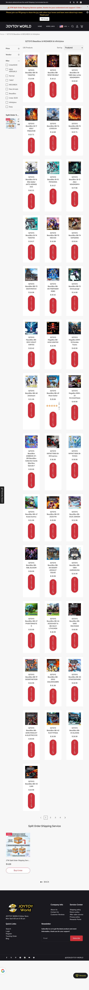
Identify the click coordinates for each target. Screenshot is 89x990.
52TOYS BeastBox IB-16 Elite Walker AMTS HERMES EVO (31, 182)
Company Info (57, 905)
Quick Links (11, 924)
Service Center (76, 905)
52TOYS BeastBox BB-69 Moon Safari (53, 393)
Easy (11, 107)
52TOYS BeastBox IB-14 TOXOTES (31, 235)
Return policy (74, 912)
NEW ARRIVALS (13, 70)
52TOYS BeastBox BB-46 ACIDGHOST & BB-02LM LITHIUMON (53, 623)
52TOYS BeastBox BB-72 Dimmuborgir (75, 286)
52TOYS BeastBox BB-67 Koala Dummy (31, 514)
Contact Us (55, 912)
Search (8, 929)
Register (9, 934)
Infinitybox (12, 102)
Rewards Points (75, 919)
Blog (7, 938)
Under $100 (13, 98)
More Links (50, 26)
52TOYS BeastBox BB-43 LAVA (31, 783)
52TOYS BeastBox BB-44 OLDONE (74, 730)
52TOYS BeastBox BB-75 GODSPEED (75, 126)
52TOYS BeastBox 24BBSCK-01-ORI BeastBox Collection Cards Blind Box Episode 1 (31, 458)
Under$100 (13, 65)
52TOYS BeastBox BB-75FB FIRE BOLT (53, 72)
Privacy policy (75, 917)
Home (40, 26)
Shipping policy (75, 910)
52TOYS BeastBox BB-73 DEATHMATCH (31, 286)
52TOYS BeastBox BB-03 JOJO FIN (53, 514)
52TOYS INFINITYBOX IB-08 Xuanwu (53, 453)
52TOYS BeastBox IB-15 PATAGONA (53, 179)
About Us (54, 910)
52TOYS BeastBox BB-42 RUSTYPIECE (53, 730)
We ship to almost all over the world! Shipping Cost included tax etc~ (27, 2)
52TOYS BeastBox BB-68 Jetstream (31, 393)
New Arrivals (13, 89)
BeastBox (12, 93)
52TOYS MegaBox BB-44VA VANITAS (53, 339)
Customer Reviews (57, 914)
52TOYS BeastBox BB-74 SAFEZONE (75, 235)
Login (8, 931)
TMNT (11, 80)
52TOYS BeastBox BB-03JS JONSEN (74, 514)
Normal (11, 76)
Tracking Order (11, 936)
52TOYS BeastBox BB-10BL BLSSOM (31, 565)
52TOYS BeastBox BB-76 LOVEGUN (53, 126)
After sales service (76, 914)
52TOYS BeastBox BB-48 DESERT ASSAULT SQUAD (53, 568)
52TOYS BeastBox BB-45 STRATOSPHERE (74, 677)
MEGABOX (13, 85)
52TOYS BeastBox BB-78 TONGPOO (31, 72)
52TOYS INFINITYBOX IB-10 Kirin (74, 453)
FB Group (44, 19)
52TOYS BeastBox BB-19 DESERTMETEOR (31, 677)
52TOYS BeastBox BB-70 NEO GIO (53, 235)
